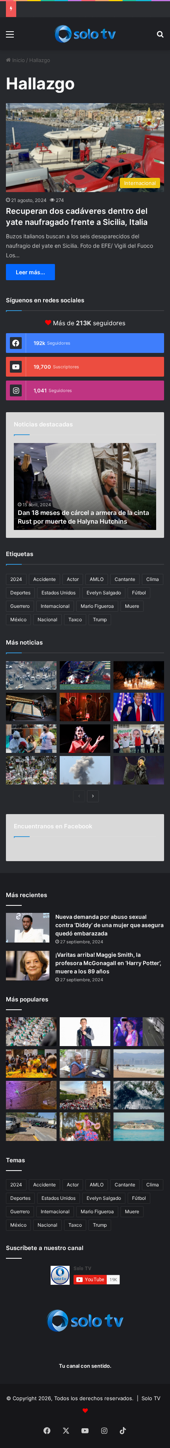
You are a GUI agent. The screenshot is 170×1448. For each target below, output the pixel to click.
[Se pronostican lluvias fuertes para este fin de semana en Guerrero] (138, 1095)
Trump (100, 619)
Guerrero (20, 606)
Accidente (44, 579)
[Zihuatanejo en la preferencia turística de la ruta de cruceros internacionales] (138, 1126)
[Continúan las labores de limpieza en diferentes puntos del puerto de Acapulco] (31, 1126)
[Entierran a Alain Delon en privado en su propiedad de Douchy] (31, 770)
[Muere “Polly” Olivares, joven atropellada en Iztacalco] (138, 1031)
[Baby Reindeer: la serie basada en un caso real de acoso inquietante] (85, 707)
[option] (85, 486)
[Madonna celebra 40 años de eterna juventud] (138, 770)
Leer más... (30, 272)
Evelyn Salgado (104, 593)
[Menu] (10, 37)
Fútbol (139, 593)
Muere (132, 606)
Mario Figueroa (97, 606)
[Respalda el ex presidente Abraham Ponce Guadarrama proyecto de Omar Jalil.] (138, 738)
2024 (16, 579)
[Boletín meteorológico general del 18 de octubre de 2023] (85, 675)
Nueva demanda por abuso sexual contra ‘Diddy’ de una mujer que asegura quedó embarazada (109, 925)
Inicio (18, 60)
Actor (73, 579)
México (18, 619)
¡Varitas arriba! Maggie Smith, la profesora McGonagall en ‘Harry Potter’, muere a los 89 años (108, 963)
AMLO (97, 579)
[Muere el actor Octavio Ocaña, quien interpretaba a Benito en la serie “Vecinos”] (85, 1031)
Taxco (75, 619)
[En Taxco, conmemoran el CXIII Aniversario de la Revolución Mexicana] (31, 1031)
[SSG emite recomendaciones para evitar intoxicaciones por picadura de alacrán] (31, 1095)
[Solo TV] (85, 34)
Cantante (125, 579)
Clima (152, 579)
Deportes (20, 593)
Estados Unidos (59, 593)
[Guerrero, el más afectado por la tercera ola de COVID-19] (31, 738)
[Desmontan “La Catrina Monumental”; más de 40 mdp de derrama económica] (31, 1063)
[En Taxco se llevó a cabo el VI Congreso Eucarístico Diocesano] (85, 1095)
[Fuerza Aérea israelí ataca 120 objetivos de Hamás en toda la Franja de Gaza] (85, 770)
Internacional (55, 606)
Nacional (47, 619)
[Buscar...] (160, 37)
